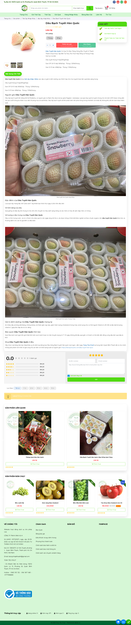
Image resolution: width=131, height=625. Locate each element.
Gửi (96, 379)
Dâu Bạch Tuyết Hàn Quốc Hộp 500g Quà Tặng (35, 457)
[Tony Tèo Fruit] (24, 8)
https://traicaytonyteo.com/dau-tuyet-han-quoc (77, 347)
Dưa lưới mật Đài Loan (111, 503)
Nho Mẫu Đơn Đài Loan (50, 503)
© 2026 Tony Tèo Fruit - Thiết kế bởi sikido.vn (65, 623)
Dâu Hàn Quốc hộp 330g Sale (96, 457)
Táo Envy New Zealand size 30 (80, 503)
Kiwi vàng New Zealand (19, 503)
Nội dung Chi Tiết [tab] (13, 74)
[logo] (18, 594)
